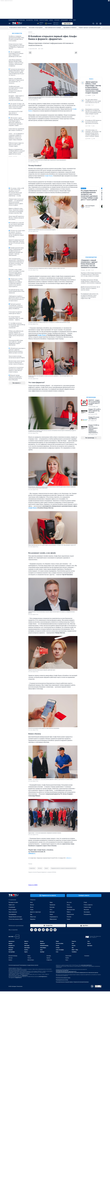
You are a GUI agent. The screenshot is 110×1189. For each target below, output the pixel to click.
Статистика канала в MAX (15, 919)
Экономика (87, 912)
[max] (43, 929)
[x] (47, 929)
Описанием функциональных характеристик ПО (66, 971)
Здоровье (32, 919)
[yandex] (55, 929)
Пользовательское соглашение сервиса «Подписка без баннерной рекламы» (72, 982)
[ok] (39, 929)
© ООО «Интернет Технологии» (16, 986)
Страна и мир (87, 907)
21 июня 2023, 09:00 (32, 48)
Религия (69, 916)
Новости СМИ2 (32, 885)
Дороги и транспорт (35, 912)
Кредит (46, 868)
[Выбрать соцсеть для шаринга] (75, 52)
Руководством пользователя (62, 970)
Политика (69, 907)
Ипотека (40, 868)
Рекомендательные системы (62, 979)
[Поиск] (93, 23)
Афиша (51, 20)
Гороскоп (57, 20)
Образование (53, 919)
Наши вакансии (13, 912)
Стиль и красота (88, 904)
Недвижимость (13, 20)
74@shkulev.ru (25, 975)
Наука (51, 914)
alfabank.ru (68, 858)
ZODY (74, 20)
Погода (36, 20)
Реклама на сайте (13, 902)
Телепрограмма (43, 20)
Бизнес (32, 904)
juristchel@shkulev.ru (43, 976)
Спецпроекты (87, 914)
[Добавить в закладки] (30, 52)
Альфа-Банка (49, 175)
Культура (52, 907)
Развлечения (70, 914)
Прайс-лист (12, 904)
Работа (68, 912)
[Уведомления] (97, 23)
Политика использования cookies (63, 977)
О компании (12, 907)
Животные (33, 916)
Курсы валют (64, 20)
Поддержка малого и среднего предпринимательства (63, 868)
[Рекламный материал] (67, 23)
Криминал (52, 904)
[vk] (35, 929)
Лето (51, 909)
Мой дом (52, 912)
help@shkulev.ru (18, 977)
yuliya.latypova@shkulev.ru (86, 965)
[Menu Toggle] (9, 23)
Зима (51, 902)
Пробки (49, 23)
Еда (31, 914)
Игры (70, 20)
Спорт (85, 902)
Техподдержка (12, 914)
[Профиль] (100, 23)
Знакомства (29, 20)
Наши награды (12, 909)
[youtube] (51, 929)
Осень (68, 904)
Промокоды (21, 20)
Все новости (17, 33)
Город (31, 909)
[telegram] (31, 929)
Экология (86, 909)
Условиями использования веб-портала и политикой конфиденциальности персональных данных (77, 972)
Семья (68, 919)
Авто (31, 902)
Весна (31, 907)
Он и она (69, 902)
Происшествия (71, 909)
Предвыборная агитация (15, 916)
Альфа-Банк (32, 868)
